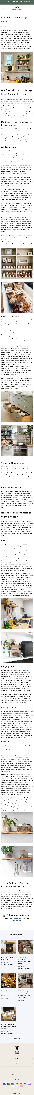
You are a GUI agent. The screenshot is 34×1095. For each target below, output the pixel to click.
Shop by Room (16, 1074)
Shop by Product (16, 1069)
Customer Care (16, 1058)
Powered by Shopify (17, 1093)
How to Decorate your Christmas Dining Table (8, 993)
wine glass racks (22, 713)
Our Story (16, 1063)
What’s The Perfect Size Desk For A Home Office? (8, 1026)
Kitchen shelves (5, 573)
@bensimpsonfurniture (14, 918)
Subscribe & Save (16, 1079)
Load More (17, 1038)
